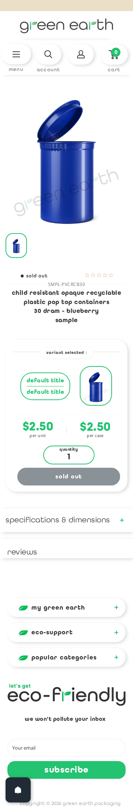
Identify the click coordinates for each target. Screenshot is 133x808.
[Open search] (49, 54)
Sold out (68, 476)
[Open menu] (16, 54)
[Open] (18, 789)
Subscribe (66, 769)
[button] (99, 275)
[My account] (81, 54)
